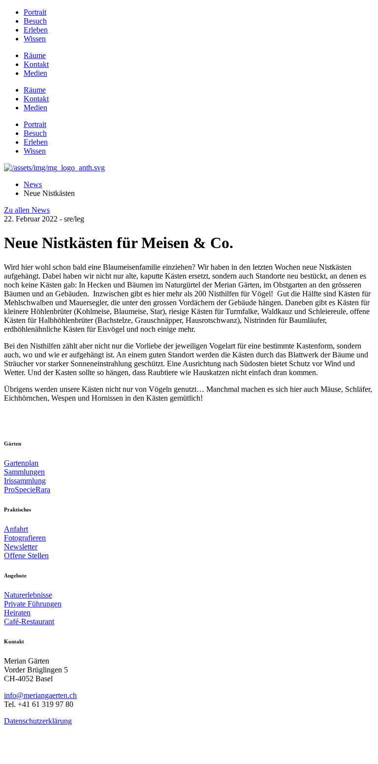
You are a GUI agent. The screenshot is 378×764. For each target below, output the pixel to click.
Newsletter (20, 546)
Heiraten (17, 612)
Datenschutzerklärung (38, 721)
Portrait (35, 12)
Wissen (35, 38)
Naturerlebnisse (28, 595)
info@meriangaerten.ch (40, 695)
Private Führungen (33, 604)
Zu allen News (27, 210)
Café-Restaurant (29, 621)
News (33, 184)
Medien (35, 73)
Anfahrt (16, 529)
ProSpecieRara (27, 489)
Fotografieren (25, 538)
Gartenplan (21, 463)
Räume (35, 55)
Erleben (36, 30)
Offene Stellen (26, 555)
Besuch (35, 21)
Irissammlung (25, 481)
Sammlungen (24, 472)
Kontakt (36, 64)
